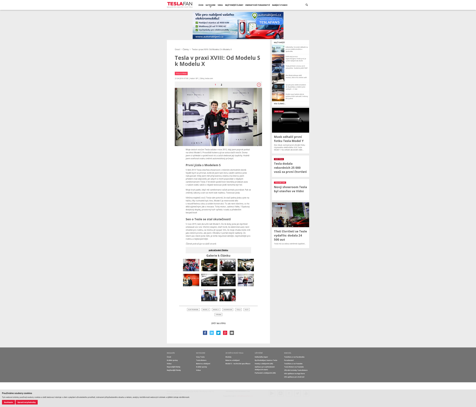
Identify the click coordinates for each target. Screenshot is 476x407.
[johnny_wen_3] (191, 280)
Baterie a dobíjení (203, 363)
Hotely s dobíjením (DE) (264, 363)
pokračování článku (218, 250)
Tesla (238, 309)
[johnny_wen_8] (209, 295)
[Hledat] (306, 5)
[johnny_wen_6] (227, 280)
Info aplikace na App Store (294, 373)
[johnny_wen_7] (246, 280)
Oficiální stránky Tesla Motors (296, 370)
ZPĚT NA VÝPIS (218, 323)
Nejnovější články (173, 367)
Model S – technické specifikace (237, 363)
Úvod (200, 5)
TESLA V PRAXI (181, 73)
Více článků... (280, 104)
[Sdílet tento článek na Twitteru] (218, 333)
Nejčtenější (279, 42)
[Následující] (259, 85)
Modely (228, 357)
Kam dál (287, 353)
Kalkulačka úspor (261, 357)
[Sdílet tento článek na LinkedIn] (212, 333)
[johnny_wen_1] (227, 265)
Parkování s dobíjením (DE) (265, 373)
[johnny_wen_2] (246, 265)
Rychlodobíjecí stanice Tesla (266, 360)
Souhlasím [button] (8, 402)
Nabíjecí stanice (279, 5)
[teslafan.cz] (238, 25)
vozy (247, 309)
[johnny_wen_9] (191, 265)
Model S (206, 309)
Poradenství (289, 360)
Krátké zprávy (172, 360)
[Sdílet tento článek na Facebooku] (205, 333)
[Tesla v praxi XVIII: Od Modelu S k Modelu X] (218, 117)
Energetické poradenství (257, 5)
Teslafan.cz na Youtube (293, 363)
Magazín (171, 353)
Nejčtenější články (234, 5)
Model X (216, 309)
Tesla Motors (201, 360)
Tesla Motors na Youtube (294, 367)
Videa (220, 5)
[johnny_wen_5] (209, 280)
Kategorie (210, 5)
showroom (227, 309)
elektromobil (193, 309)
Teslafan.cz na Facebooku (294, 357)
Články (186, 49)
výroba (218, 314)
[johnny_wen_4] (209, 265)
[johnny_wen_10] (227, 295)
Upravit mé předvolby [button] (26, 402)
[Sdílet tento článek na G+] (225, 333)
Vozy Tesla (200, 357)
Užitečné (259, 353)
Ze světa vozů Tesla (234, 353)
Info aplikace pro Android (294, 377)
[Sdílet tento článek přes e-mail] (232, 333)
